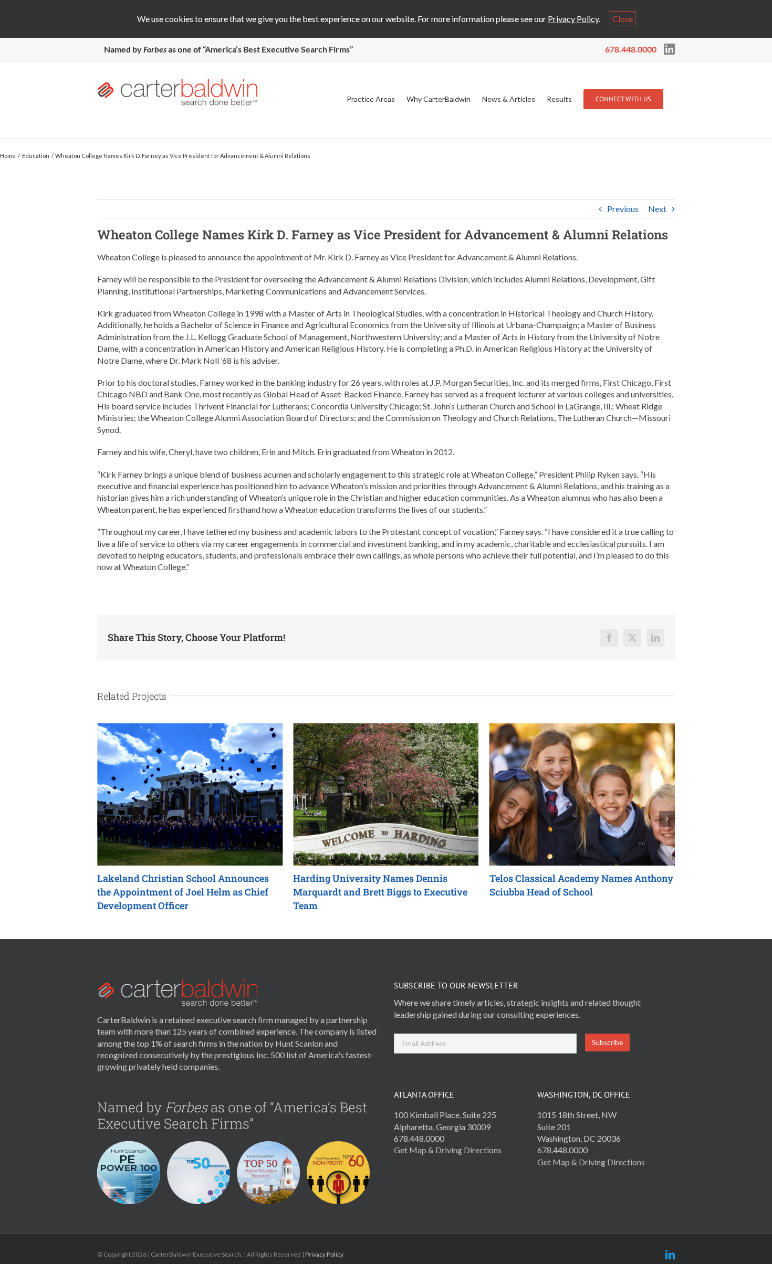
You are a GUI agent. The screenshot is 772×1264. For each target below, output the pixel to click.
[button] (105, 819)
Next (657, 209)
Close (622, 19)
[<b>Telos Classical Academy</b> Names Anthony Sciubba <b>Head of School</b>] (390, 728)
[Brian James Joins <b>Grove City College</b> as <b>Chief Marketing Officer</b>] (587, 728)
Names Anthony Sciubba (390, 885)
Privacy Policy (573, 19)
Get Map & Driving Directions (448, 1150)
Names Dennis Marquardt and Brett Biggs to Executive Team (189, 891)
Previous (623, 209)
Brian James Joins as (584, 885)
